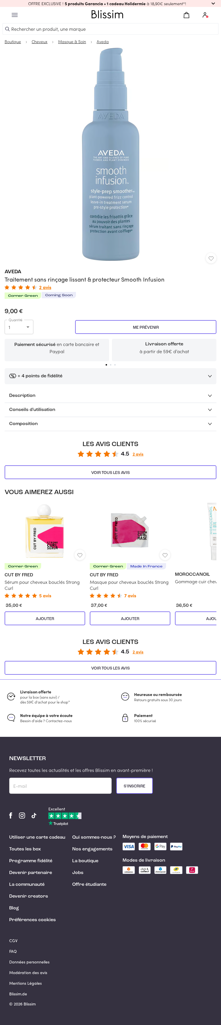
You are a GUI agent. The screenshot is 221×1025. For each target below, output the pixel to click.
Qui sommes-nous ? (94, 837)
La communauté (27, 884)
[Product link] (45, 550)
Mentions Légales (25, 983)
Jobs (77, 873)
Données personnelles (29, 962)
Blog (14, 908)
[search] (7, 29)
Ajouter (45, 619)
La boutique (85, 861)
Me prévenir (146, 328)
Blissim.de (18, 994)
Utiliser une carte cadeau (37, 837)
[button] (110, 3)
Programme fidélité (30, 861)
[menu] (14, 15)
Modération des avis (28, 972)
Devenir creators (28, 896)
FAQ (13, 951)
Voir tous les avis (110, 473)
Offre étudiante (89, 884)
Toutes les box (25, 849)
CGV (13, 940)
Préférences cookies (32, 920)
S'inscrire (134, 786)
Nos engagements (92, 849)
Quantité (15, 320)
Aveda (13, 271)
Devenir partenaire (30, 873)
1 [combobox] (9, 327)
